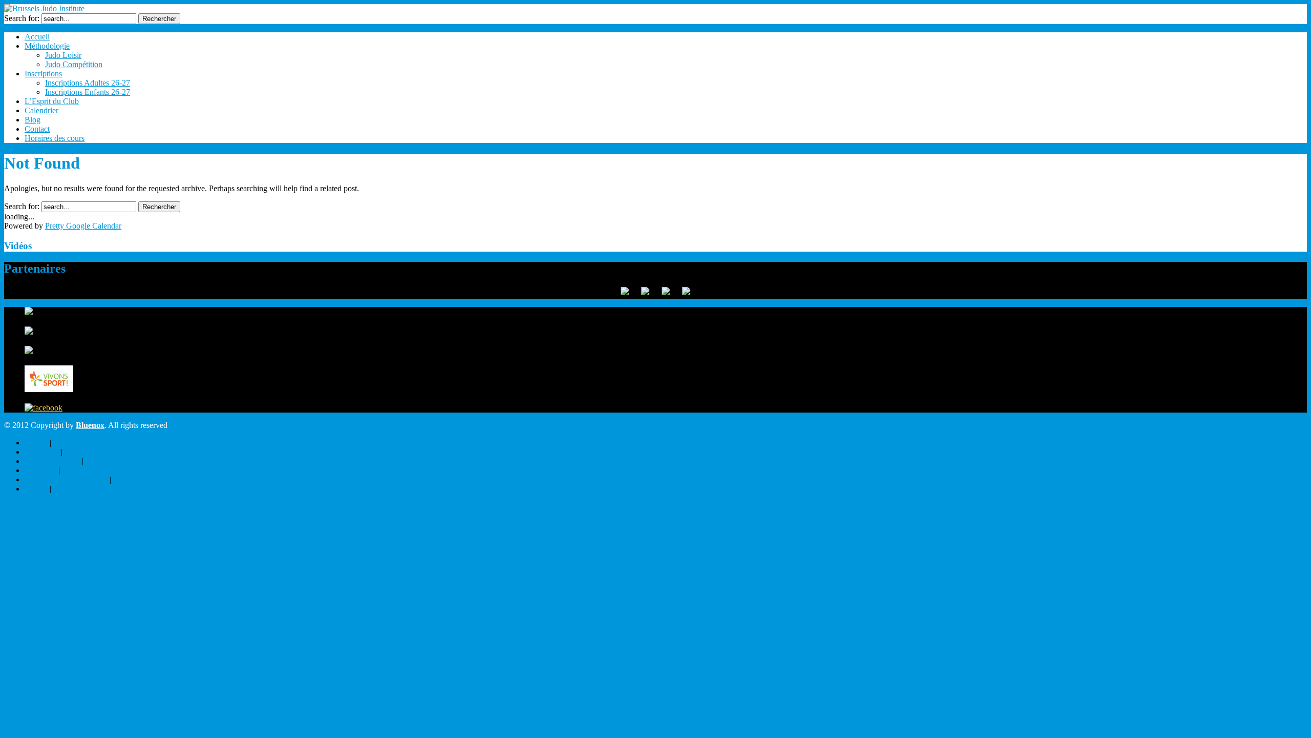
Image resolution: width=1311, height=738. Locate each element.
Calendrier (41, 110)
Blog (32, 119)
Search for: (21, 18)
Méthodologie (47, 46)
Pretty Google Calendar (83, 225)
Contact (37, 129)
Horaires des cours (54, 138)
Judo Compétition (73, 64)
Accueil (37, 36)
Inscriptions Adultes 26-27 (87, 82)
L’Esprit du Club (52, 101)
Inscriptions (43, 73)
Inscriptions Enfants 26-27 (87, 92)
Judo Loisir (63, 55)
